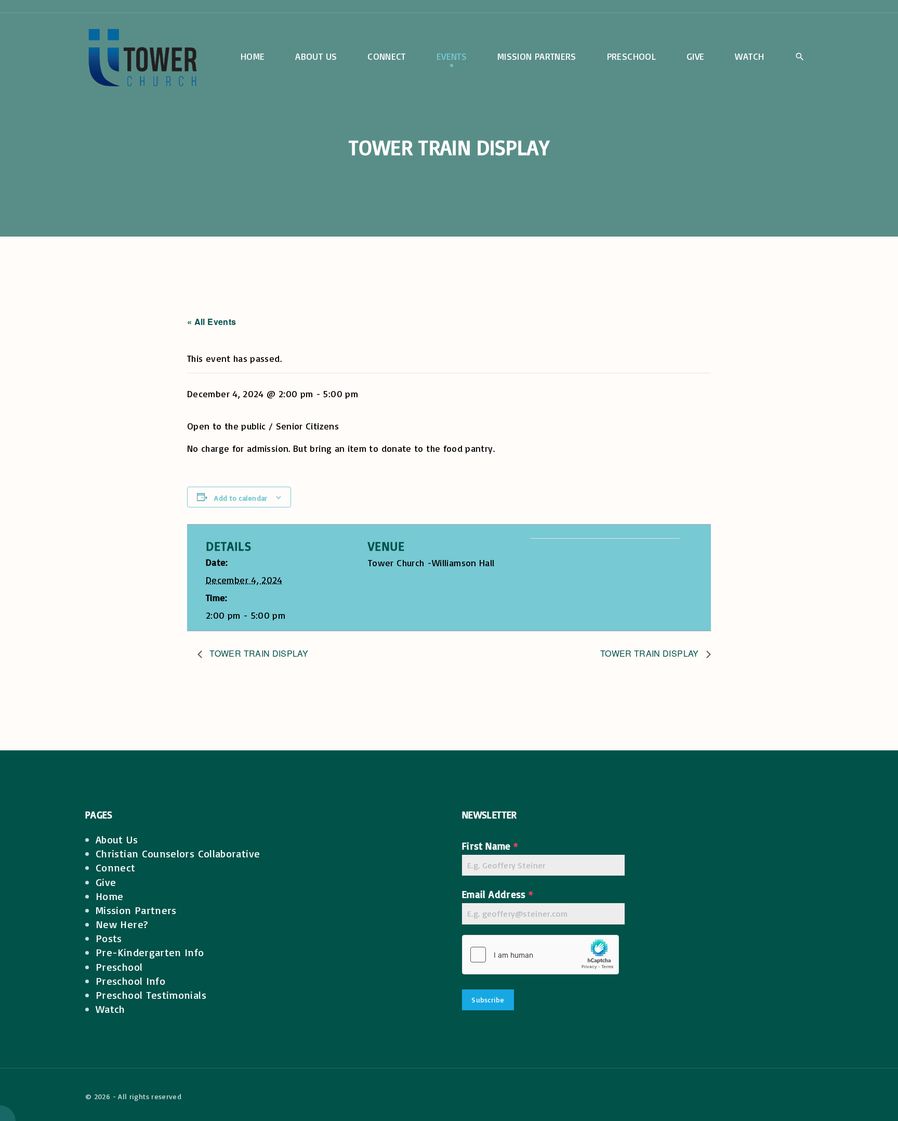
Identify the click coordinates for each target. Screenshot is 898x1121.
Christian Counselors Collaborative (178, 853)
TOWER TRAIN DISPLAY (257, 653)
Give (106, 882)
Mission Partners (136, 910)
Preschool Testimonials (151, 994)
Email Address (497, 894)
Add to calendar (240, 497)
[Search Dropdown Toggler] (799, 57)
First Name (490, 846)
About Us (117, 839)
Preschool (119, 966)
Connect (116, 867)
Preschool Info (130, 980)
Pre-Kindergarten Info (150, 952)
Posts (109, 938)
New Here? (122, 924)
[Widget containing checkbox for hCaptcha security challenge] (540, 954)
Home (109, 896)
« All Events (211, 322)
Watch (110, 1008)
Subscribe (488, 999)
